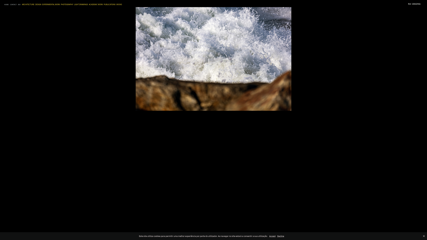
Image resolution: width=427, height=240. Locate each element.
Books (119, 4)
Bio (19, 4)
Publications (110, 4)
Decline (280, 236)
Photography (67, 4)
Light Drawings (81, 4)
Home (6, 4)
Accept (272, 236)
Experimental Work (51, 4)
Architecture (28, 4)
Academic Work (96, 4)
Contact (13, 4)
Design (38, 4)
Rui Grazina (414, 4)
